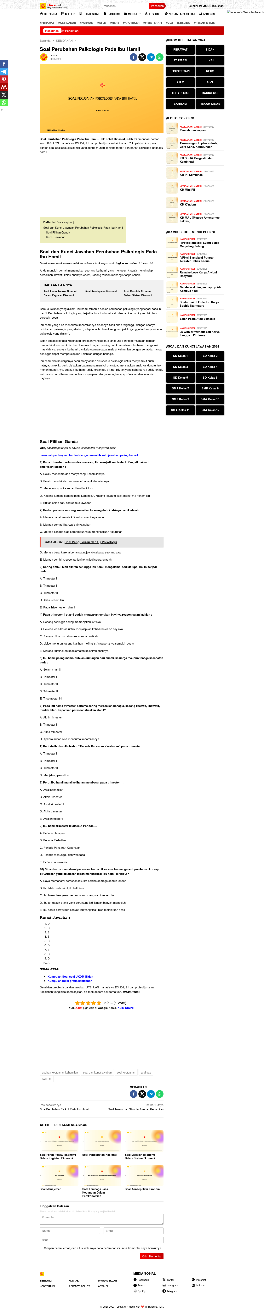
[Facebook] (4, 64)
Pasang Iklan (107, 1280)
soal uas (146, 1072)
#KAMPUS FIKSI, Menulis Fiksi (190, 232)
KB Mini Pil (187, 189)
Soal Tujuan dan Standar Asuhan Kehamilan (136, 1107)
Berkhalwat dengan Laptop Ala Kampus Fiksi (200, 288)
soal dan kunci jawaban (97, 1072)
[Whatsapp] (4, 102)
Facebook (143, 1280)
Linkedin (200, 1285)
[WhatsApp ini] (160, 57)
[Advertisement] (102, 184)
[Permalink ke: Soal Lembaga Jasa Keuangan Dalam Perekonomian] (101, 1175)
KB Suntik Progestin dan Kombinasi (196, 159)
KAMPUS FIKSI (187, 239)
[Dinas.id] (54, 5)
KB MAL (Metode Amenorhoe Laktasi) (200, 219)
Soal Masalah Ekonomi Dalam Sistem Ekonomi (138, 293)
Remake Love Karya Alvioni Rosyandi (198, 274)
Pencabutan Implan (193, 130)
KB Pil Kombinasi (191, 174)
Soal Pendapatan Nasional (101, 291)
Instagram (172, 1285)
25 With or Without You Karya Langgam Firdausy (200, 333)
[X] (4, 95)
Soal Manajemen (50, 1189)
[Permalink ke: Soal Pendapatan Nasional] (101, 1141)
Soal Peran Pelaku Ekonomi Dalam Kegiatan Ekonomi (60, 293)
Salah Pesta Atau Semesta (197, 318)
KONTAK (74, 1280)
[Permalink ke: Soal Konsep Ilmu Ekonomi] (144, 1175)
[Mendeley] (4, 87)
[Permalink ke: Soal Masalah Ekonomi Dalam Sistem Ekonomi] (144, 1141)
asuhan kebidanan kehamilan (60, 1072)
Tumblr (141, 1285)
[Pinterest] (4, 79)
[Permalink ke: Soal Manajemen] (59, 1175)
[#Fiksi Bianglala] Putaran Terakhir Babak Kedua (197, 259)
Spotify (142, 1291)
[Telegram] (4, 71)
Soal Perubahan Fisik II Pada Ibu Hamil (64, 1107)
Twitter (170, 1280)
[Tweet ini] (142, 57)
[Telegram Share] (151, 57)
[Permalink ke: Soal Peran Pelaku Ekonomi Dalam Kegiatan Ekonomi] (59, 1141)
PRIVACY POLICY (79, 1286)
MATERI (198, 126)
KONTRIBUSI (47, 1286)
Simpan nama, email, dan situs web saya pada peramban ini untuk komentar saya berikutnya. (103, 1248)
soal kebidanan (126, 1072)
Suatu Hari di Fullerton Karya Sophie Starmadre (199, 303)
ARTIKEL (103, 1286)
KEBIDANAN (186, 126)
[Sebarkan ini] (133, 57)
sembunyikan (65, 222)
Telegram (172, 1291)
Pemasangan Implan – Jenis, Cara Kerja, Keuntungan (199, 144)
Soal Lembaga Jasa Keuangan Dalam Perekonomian (95, 1192)
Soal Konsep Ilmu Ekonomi (142, 1189)
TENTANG (46, 1280)
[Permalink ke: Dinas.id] (44, 57)
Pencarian (157, 6)
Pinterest (201, 1280)
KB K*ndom (188, 204)
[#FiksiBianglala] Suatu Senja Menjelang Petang (199, 244)
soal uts (46, 1079)
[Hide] (1, 110)
